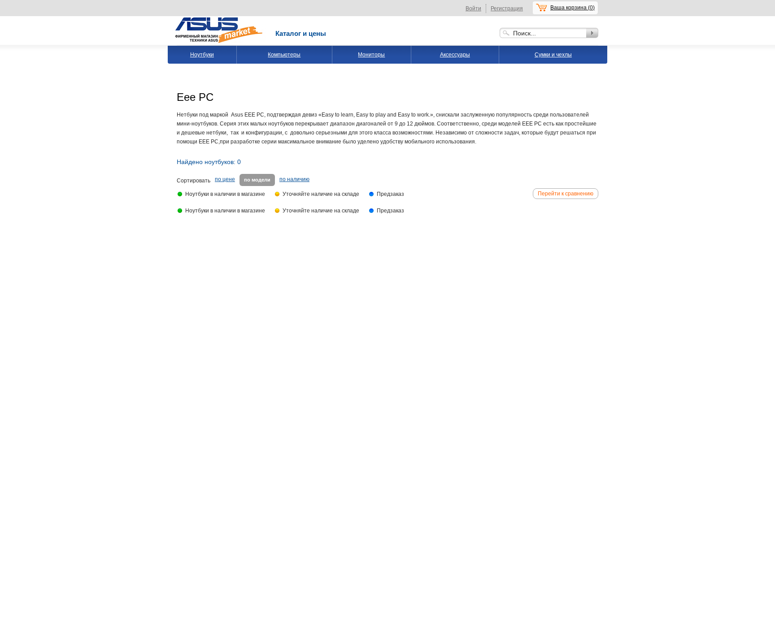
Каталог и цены (300, 33)
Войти (473, 8)
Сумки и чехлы (553, 55)
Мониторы (371, 55)
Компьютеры (284, 55)
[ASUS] (219, 19)
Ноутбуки (202, 55)
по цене (225, 179)
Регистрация (507, 8)
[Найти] (592, 33)
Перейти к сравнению (565, 193)
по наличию (294, 179)
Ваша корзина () (572, 7)
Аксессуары (455, 55)
